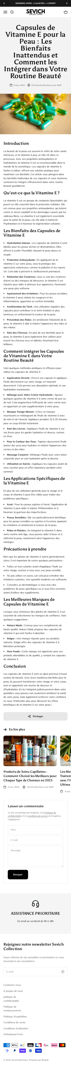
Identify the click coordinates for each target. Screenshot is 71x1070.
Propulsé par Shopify (39, 1060)
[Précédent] (4, 3)
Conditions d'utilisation (15, 1028)
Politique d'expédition (15, 1016)
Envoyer (18, 874)
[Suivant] (67, 3)
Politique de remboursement (12, 1008)
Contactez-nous (12, 984)
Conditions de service (38, 816)
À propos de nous (13, 991)
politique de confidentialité (11, 998)
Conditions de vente (14, 1022)
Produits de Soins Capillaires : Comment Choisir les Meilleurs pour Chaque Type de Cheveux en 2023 (30, 776)
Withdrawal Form (13, 1034)
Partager (38, 716)
